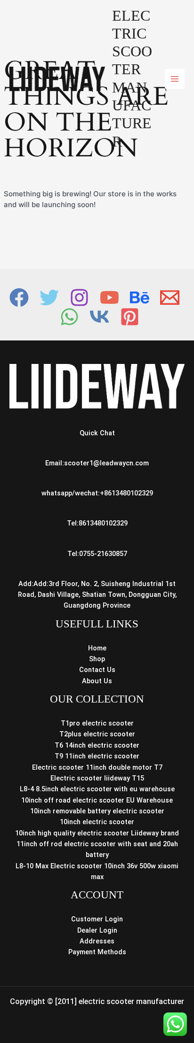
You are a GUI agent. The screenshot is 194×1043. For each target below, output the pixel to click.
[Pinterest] (129, 316)
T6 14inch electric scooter (97, 745)
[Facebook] (19, 297)
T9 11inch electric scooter (97, 756)
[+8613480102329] (69, 316)
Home (97, 648)
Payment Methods (97, 952)
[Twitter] (49, 297)
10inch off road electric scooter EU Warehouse (97, 800)
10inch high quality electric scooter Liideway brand (97, 833)
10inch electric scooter (97, 822)
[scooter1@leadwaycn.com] (169, 297)
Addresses (97, 941)
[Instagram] (79, 297)
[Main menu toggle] (175, 79)
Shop (97, 659)
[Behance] (139, 297)
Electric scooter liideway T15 (97, 778)
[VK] (99, 316)
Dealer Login (97, 930)
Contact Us (97, 669)
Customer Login (97, 919)
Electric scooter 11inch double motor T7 (97, 767)
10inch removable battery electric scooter (97, 811)
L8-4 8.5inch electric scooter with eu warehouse (97, 789)
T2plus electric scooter (97, 734)
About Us (97, 681)
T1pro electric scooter (97, 723)
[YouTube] (109, 297)
